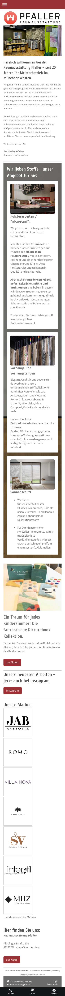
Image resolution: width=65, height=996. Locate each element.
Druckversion (16, 981)
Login (55, 981)
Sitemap (28, 981)
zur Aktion (12, 662)
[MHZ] (18, 900)
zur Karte (11, 960)
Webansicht (52, 984)
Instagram (12, 690)
